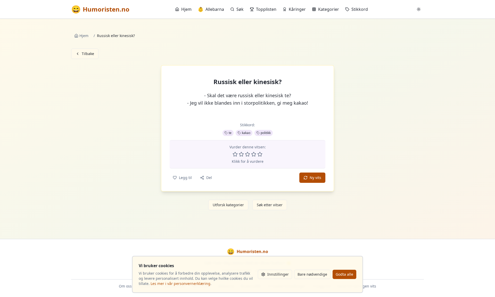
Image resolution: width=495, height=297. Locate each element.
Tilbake (88, 53)
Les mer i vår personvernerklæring (180, 283)
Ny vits (315, 177)
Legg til (185, 177)
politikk (266, 133)
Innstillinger (278, 274)
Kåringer (297, 9)
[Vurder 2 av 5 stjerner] (241, 154)
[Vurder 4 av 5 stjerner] (253, 154)
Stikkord (359, 9)
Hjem (186, 9)
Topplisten (266, 9)
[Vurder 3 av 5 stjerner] (247, 154)
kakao (246, 133)
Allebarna (211, 9)
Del (209, 177)
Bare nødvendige (312, 274)
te (230, 133)
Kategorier (328, 9)
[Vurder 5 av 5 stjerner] (259, 154)
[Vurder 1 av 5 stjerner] (235, 154)
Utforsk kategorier (228, 204)
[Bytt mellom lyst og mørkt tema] (419, 9)
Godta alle (344, 274)
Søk (240, 9)
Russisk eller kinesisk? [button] (247, 82)
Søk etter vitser (270, 204)
